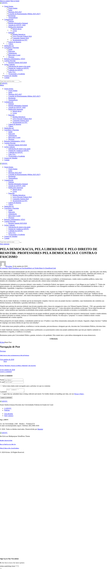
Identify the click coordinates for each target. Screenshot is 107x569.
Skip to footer (14, 1)
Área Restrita (8, 414)
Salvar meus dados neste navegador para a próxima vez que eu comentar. (26, 386)
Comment (3, 392)
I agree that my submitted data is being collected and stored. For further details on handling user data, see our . (43, 394)
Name (2, 380)
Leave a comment (6, 371)
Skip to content (5, 1)
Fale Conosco (8, 416)
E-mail (2, 382)
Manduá (40, 429)
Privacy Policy (79, 394)
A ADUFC (7, 408)
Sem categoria (4, 244)
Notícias (7, 410)
